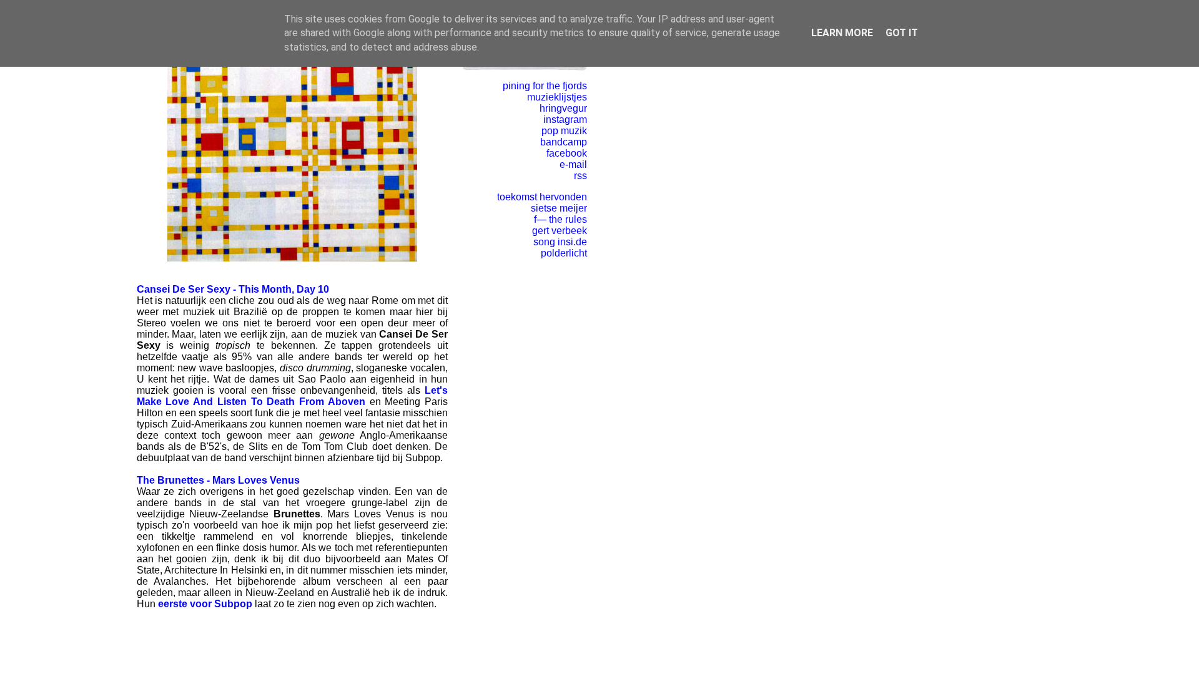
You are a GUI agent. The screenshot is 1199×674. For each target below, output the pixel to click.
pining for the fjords (545, 86)
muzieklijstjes (557, 97)
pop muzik (564, 130)
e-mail (573, 164)
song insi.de (560, 242)
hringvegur (563, 108)
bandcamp (563, 142)
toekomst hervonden (542, 197)
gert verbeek (559, 230)
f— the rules (560, 219)
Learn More (842, 33)
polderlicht (564, 253)
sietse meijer (559, 208)
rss (580, 175)
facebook (566, 153)
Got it (902, 33)
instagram (565, 119)
